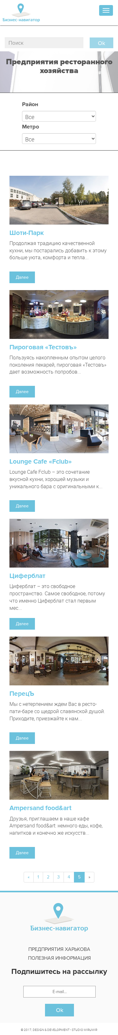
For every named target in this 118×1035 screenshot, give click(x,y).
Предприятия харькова (59, 949)
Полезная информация (59, 958)
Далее (22, 277)
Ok (59, 1010)
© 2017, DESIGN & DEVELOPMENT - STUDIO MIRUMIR (59, 1029)
